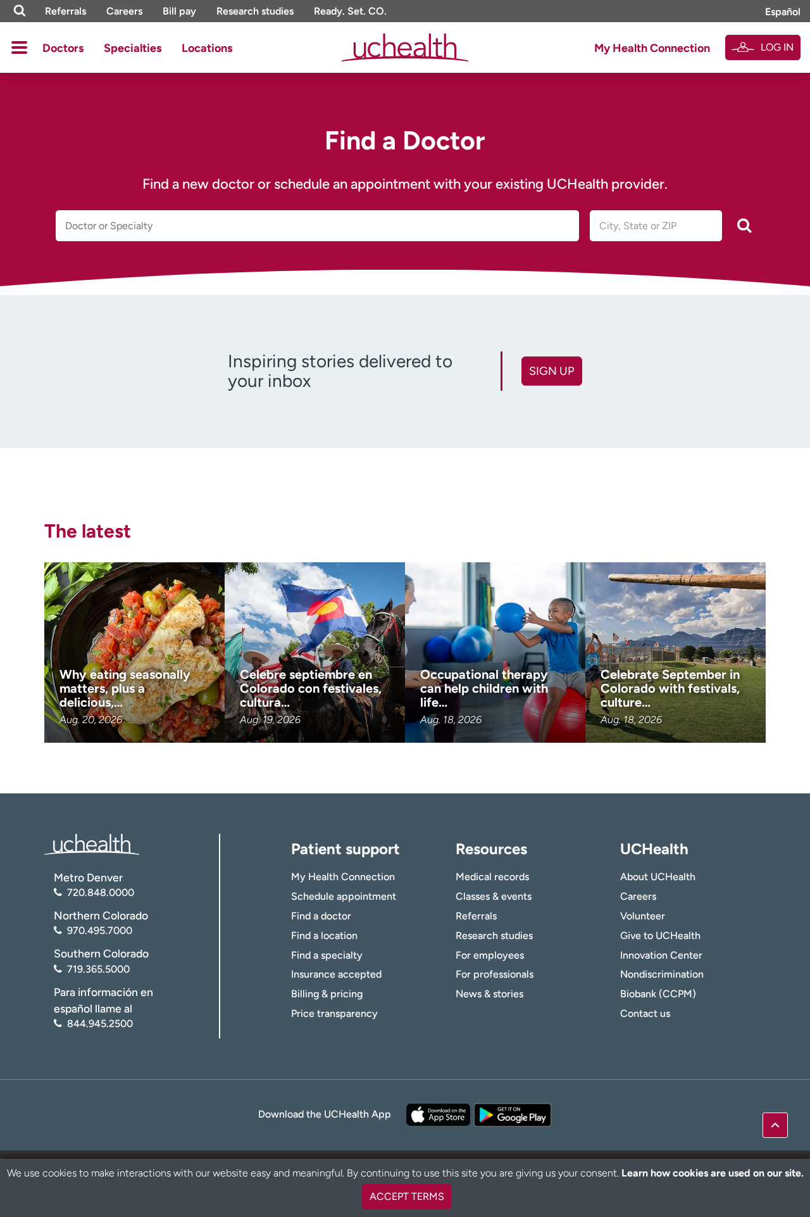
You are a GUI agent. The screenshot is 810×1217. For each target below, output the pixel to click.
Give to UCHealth (660, 936)
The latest (87, 531)
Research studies (255, 11)
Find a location (324, 936)
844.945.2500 (100, 1024)
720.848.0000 (100, 892)
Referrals (65, 11)
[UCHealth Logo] (91, 843)
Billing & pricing (327, 994)
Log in (777, 47)
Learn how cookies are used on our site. (712, 1173)
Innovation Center (661, 955)
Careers (124, 11)
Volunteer (642, 916)
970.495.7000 (99, 930)
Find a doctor (321, 916)
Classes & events (494, 896)
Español (783, 12)
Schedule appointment (343, 896)
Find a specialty (327, 955)
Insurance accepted (336, 974)
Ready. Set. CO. (350, 11)
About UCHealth (657, 877)
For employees (490, 955)
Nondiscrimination (662, 974)
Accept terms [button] (407, 1196)
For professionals (494, 974)
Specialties (132, 48)
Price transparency (334, 1013)
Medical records (492, 877)
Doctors (63, 48)
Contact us (645, 1013)
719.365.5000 (98, 969)
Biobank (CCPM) (658, 994)
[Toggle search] (19, 11)
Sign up (551, 371)
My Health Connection (652, 48)
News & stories (489, 994)
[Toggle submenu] (19, 47)
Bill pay (179, 11)
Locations (207, 48)
